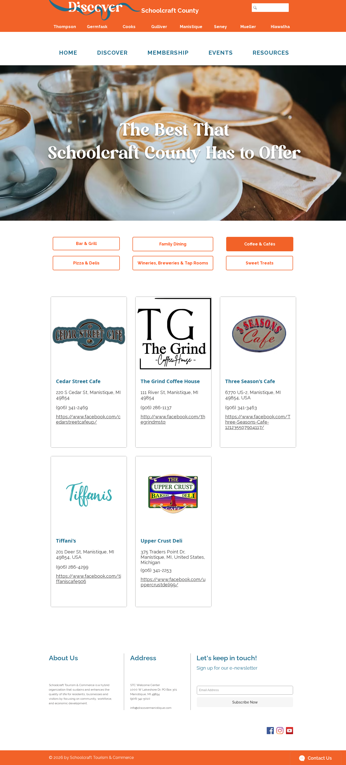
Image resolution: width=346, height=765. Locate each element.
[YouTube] (289, 730)
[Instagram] (279, 730)
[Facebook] (270, 730)
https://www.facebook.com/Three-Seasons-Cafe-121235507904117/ (258, 422)
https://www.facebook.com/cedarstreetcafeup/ (88, 419)
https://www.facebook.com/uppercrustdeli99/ (173, 582)
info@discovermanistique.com (150, 708)
